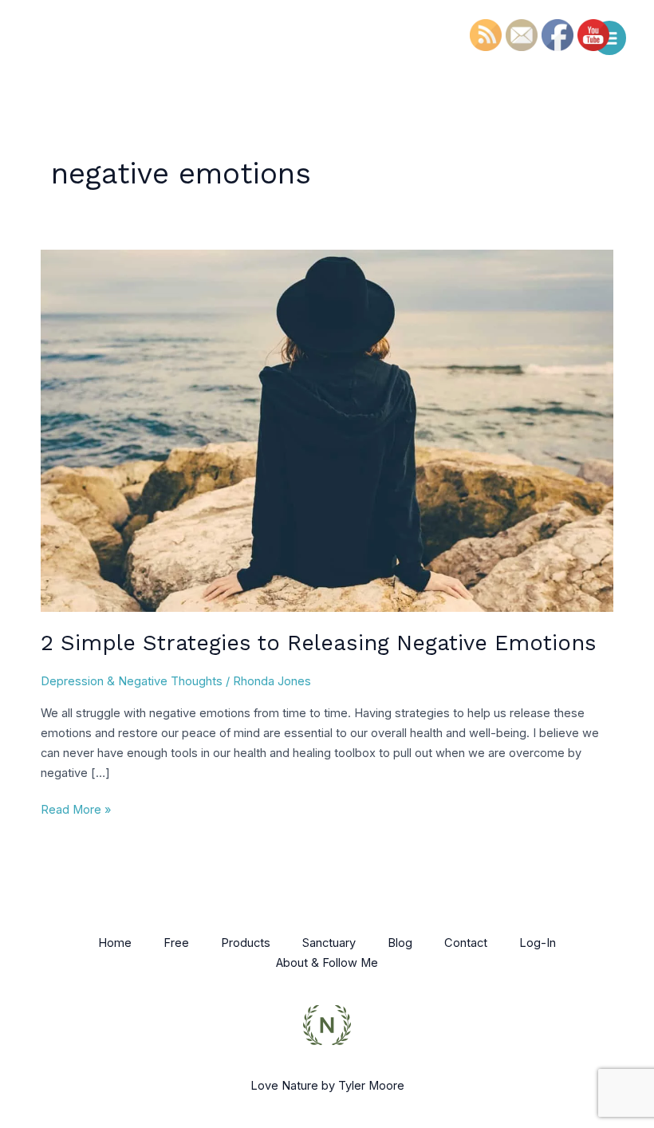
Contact (465, 943)
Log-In (537, 943)
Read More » (76, 808)
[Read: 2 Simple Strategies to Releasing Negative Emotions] (327, 430)
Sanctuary (329, 943)
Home (115, 943)
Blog (400, 943)
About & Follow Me (327, 963)
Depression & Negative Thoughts (132, 681)
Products (245, 943)
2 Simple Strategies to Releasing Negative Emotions (319, 643)
